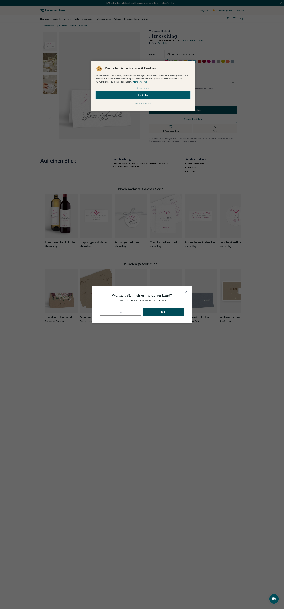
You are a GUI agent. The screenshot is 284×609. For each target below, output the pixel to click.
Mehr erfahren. (140, 81)
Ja (120, 311)
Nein (163, 311)
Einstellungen (143, 88)
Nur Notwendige (143, 103)
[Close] (186, 291)
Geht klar (143, 95)
